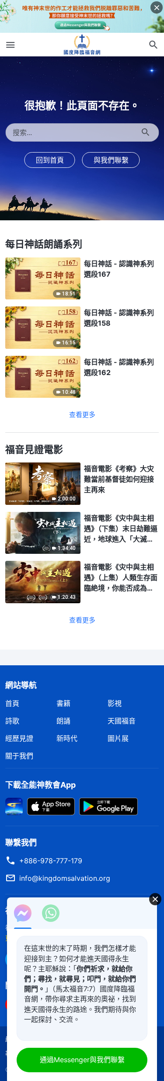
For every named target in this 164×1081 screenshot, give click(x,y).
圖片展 (118, 738)
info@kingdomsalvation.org (64, 878)
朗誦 (63, 720)
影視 (115, 703)
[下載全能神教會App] (14, 805)
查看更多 (82, 414)
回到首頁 (50, 160)
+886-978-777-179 (50, 860)
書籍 (63, 703)
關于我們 (19, 755)
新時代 (66, 738)
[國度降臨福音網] (82, 44)
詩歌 (12, 720)
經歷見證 (19, 738)
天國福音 (122, 720)
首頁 (12, 703)
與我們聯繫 (111, 160)
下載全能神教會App (40, 784)
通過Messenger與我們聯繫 (82, 1059)
